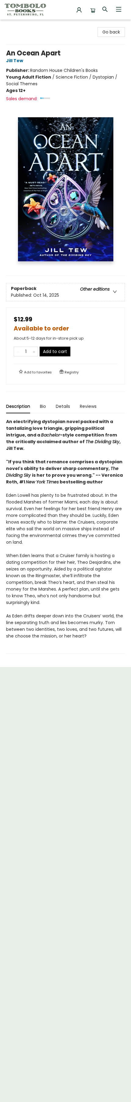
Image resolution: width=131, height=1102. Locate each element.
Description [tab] (18, 406)
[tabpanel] (65, 536)
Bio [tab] (43, 406)
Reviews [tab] (88, 406)
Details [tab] (63, 406)
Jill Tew (14, 61)
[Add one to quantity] (34, 351)
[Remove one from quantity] (18, 351)
